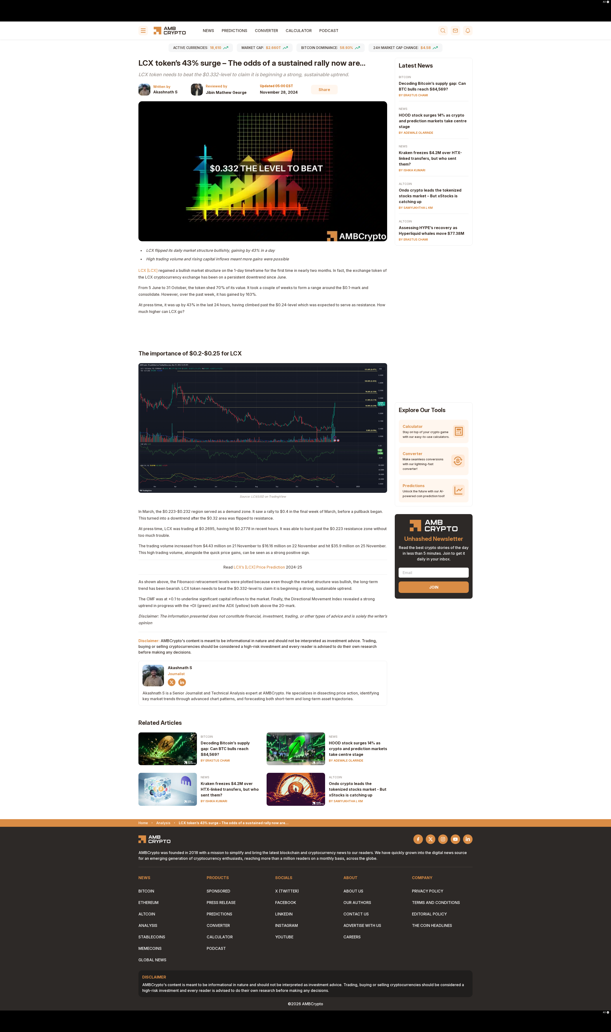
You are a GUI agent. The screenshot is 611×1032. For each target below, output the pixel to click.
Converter (266, 30)
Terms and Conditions (436, 902)
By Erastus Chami (215, 760)
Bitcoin (207, 736)
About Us (353, 891)
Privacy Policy (427, 891)
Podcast (328, 30)
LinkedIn (284, 914)
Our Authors (357, 902)
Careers (352, 937)
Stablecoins (151, 937)
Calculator (299, 30)
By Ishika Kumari (214, 801)
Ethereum (148, 902)
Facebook (285, 902)
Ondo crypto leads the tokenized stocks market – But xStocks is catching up (430, 196)
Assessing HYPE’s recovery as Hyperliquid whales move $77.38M (431, 230)
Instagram (286, 925)
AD (604, 2)
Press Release (221, 902)
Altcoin (335, 777)
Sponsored (218, 891)
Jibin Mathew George (226, 92)
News (208, 30)
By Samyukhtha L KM (346, 801)
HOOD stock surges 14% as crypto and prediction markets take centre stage (358, 749)
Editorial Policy (429, 914)
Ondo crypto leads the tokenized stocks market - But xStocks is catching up (357, 789)
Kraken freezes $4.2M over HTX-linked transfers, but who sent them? (230, 789)
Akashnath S (165, 92)
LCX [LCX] (148, 270)
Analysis (147, 925)
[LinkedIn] (182, 682)
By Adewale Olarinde (346, 760)
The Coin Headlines (432, 925)
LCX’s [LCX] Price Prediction (259, 567)
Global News (152, 959)
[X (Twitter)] (171, 682)
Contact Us (356, 914)
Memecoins (150, 948)
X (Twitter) (287, 891)
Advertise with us (362, 925)
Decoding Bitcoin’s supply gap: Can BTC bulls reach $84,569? (225, 749)
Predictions (234, 30)
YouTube (284, 937)
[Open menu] (143, 30)
